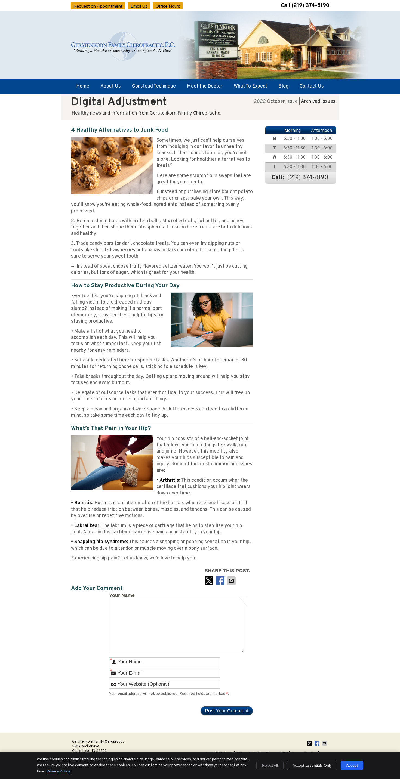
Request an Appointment (97, 6)
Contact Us (312, 86)
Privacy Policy (58, 771)
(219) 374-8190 (310, 5)
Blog (283, 86)
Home (82, 86)
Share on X (209, 580)
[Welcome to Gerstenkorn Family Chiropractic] (123, 60)
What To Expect (250, 86)
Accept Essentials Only (312, 765)
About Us (110, 86)
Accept (352, 765)
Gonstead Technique (154, 86)
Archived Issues (318, 101)
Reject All (270, 765)
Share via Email (232, 580)
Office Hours (168, 6)
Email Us (139, 6)
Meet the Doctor (205, 86)
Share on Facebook (221, 580)
